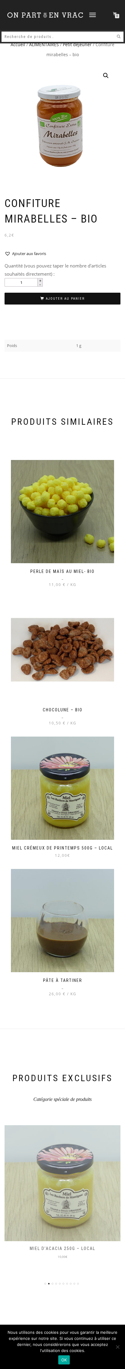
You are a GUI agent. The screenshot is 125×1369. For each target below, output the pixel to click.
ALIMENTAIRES (44, 44)
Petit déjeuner (77, 44)
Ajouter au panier (65, 299)
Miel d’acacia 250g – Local (62, 1248)
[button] (105, 75)
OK (64, 1359)
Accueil (18, 44)
